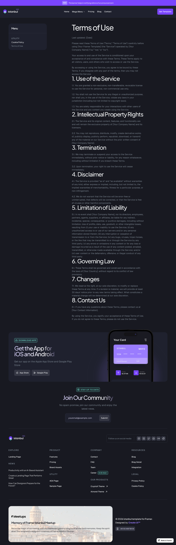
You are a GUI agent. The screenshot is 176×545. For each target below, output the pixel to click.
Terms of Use (17, 46)
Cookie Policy (17, 42)
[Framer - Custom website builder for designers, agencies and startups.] (165, 540)
